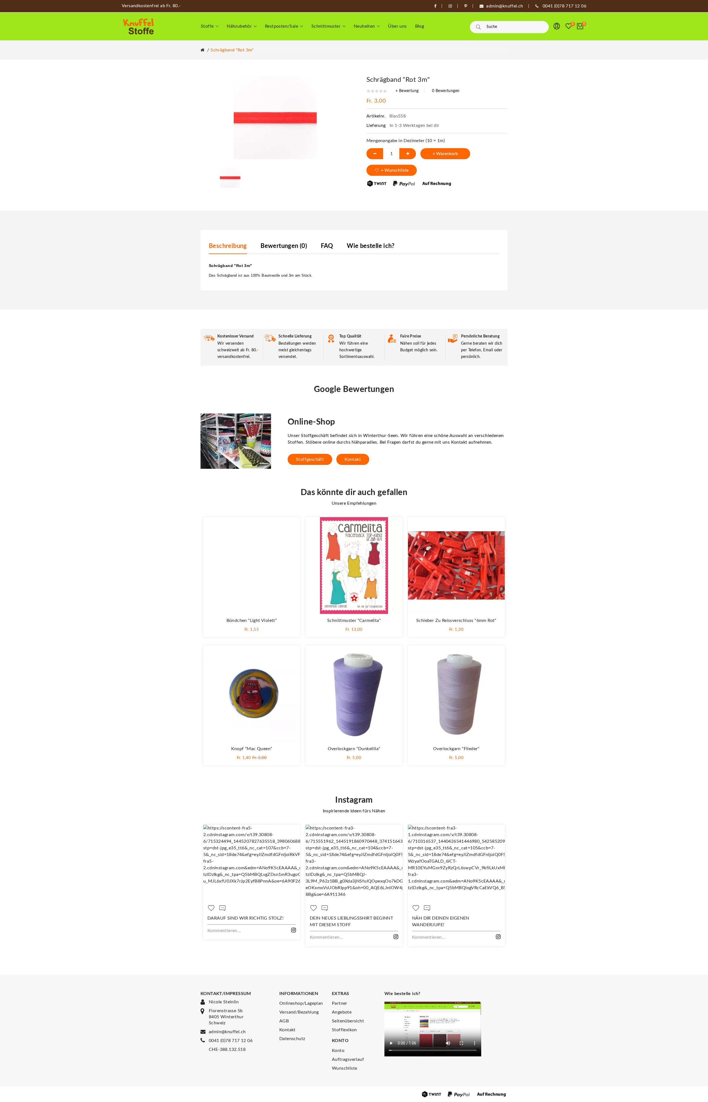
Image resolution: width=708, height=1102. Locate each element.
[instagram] (450, 6)
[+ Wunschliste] (290, 526)
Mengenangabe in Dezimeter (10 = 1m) (405, 140)
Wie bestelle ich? (370, 246)
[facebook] (435, 6)
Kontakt (353, 459)
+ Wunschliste (394, 170)
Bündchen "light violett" (252, 620)
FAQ (327, 246)
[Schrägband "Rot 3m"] (230, 177)
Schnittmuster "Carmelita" (354, 620)
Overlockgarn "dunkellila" (354, 749)
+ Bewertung (406, 91)
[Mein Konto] (557, 26)
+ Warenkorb (445, 153)
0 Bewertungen (445, 91)
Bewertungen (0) (284, 246)
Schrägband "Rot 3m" (232, 50)
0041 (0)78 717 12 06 (231, 1040)
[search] (478, 27)
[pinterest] (465, 6)
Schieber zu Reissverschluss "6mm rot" (456, 620)
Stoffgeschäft (310, 459)
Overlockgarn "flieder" (456, 749)
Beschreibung (228, 246)
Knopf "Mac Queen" (251, 749)
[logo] (138, 26)
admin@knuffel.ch (227, 1032)
